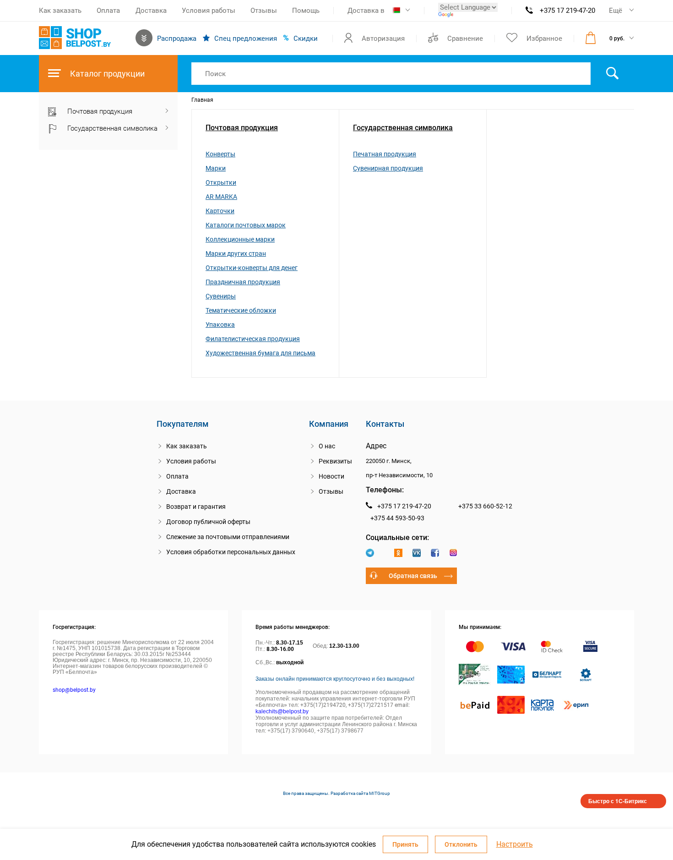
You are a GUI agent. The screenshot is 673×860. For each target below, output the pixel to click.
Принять (405, 844)
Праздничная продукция (243, 282)
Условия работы (208, 10)
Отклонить (461, 844)
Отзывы (263, 10)
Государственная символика (403, 127)
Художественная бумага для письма (260, 353)
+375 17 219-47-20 (567, 10)
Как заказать (60, 10)
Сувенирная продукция (388, 168)
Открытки (221, 182)
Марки (216, 168)
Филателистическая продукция (253, 338)
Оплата (108, 10)
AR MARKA (221, 196)
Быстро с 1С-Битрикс (617, 801)
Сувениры (221, 296)
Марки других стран (236, 253)
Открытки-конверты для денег (252, 267)
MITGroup (379, 793)
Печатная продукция (384, 154)
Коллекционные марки (240, 239)
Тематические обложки (241, 310)
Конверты (220, 154)
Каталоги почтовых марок (246, 225)
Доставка (151, 10)
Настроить (514, 844)
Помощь (306, 10)
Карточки (220, 211)
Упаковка (220, 324)
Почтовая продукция (242, 127)
